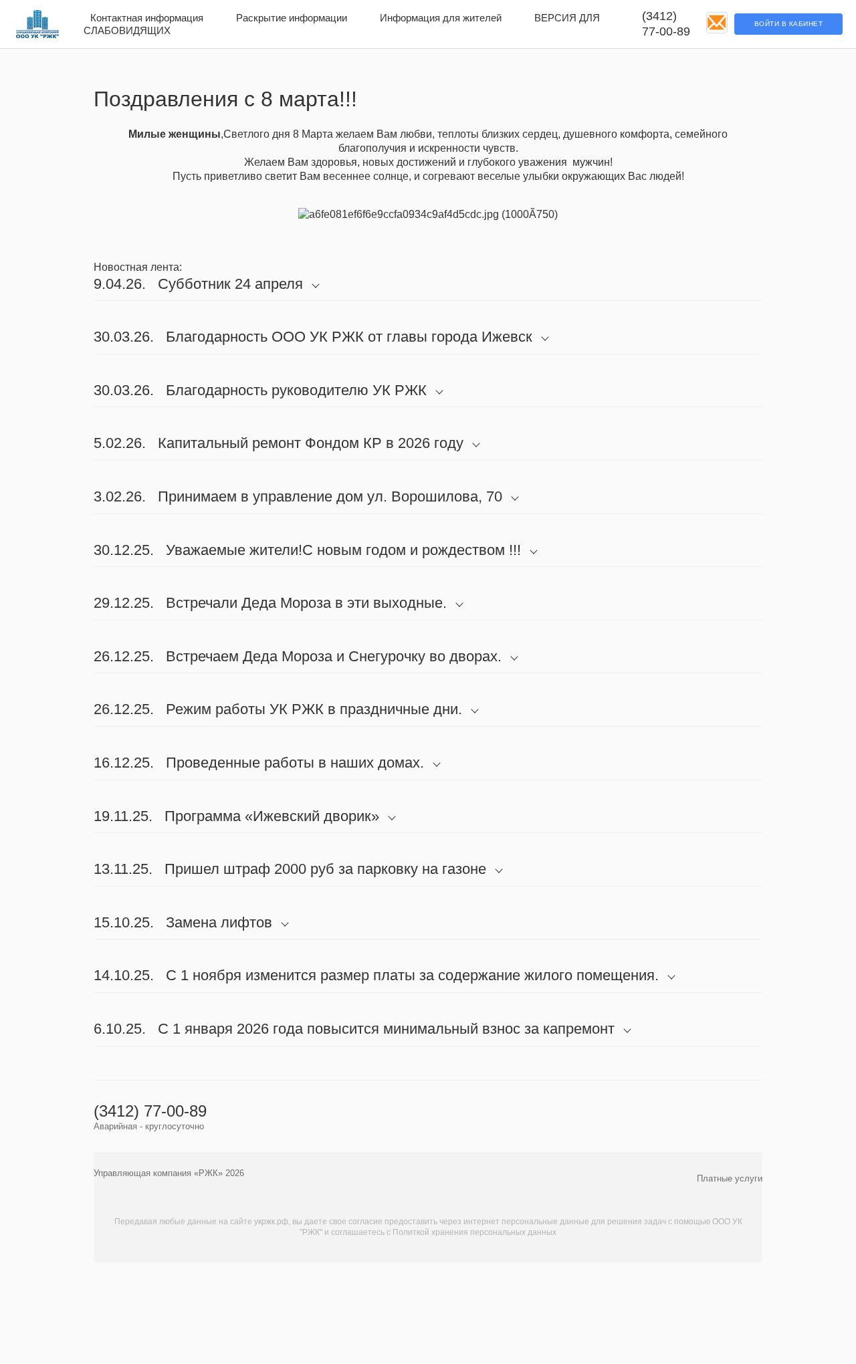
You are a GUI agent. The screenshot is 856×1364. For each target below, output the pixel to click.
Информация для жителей (441, 17)
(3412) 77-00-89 (666, 23)
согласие (365, 1221)
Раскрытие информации (291, 17)
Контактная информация (146, 17)
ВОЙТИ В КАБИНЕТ (788, 23)
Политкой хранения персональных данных (474, 1232)
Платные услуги (729, 1178)
